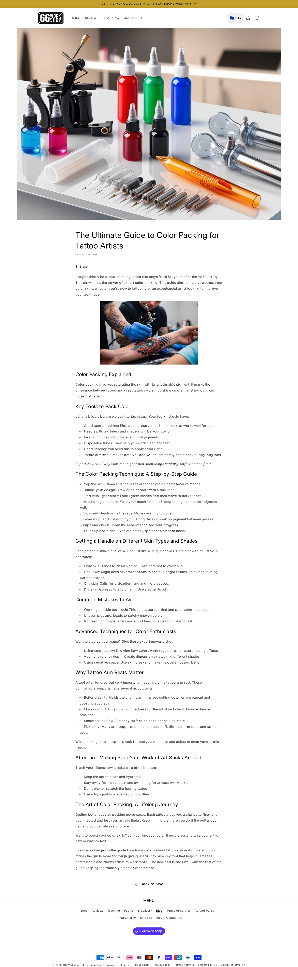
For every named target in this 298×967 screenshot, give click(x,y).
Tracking (113, 910)
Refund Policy (205, 910)
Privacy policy (162, 964)
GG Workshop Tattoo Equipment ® (83, 965)
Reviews (98, 910)
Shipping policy (207, 964)
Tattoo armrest (96, 455)
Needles (90, 431)
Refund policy (141, 964)
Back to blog (151, 884)
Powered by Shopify (117, 965)
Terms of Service (178, 910)
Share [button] (83, 266)
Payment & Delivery (138, 910)
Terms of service (184, 964)
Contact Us (174, 917)
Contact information (233, 964)
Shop (84, 910)
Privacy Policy (126, 917)
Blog (159, 910)
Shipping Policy (151, 917)
